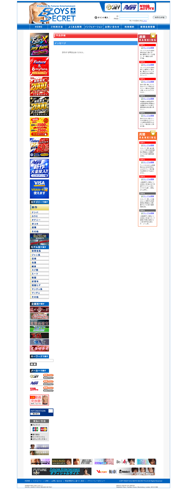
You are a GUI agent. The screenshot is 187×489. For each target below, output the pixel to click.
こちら (145, 20)
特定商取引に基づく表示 (74, 481)
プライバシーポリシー (96, 481)
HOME (27, 481)
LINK (47, 481)
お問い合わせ (56, 481)
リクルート (37, 481)
